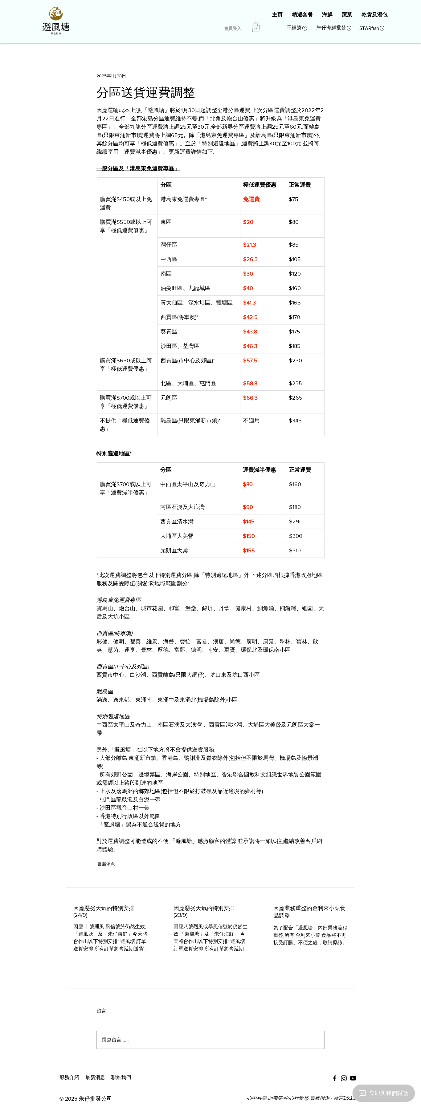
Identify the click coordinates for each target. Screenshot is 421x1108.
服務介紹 (69, 1077)
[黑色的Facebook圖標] (334, 1078)
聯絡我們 (121, 1077)
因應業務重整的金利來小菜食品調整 (309, 912)
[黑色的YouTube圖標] (353, 1078)
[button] (256, 27)
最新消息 (106, 864)
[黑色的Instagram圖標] (344, 1078)
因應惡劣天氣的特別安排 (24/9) (103, 911)
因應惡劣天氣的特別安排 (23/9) (204, 911)
